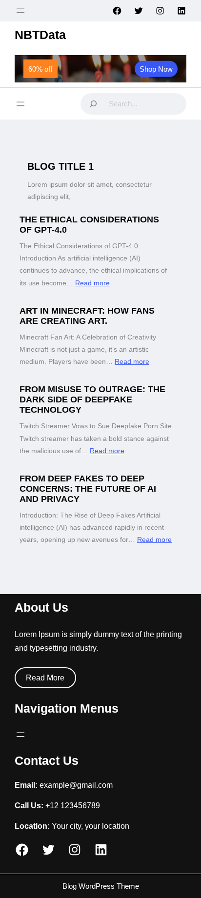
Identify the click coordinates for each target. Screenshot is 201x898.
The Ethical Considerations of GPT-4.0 (89, 225)
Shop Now (156, 68)
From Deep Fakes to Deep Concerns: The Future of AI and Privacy (88, 489)
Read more (92, 283)
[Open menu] (20, 11)
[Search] (93, 104)
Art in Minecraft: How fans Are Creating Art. (87, 316)
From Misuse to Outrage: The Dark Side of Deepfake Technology (92, 399)
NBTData (40, 34)
